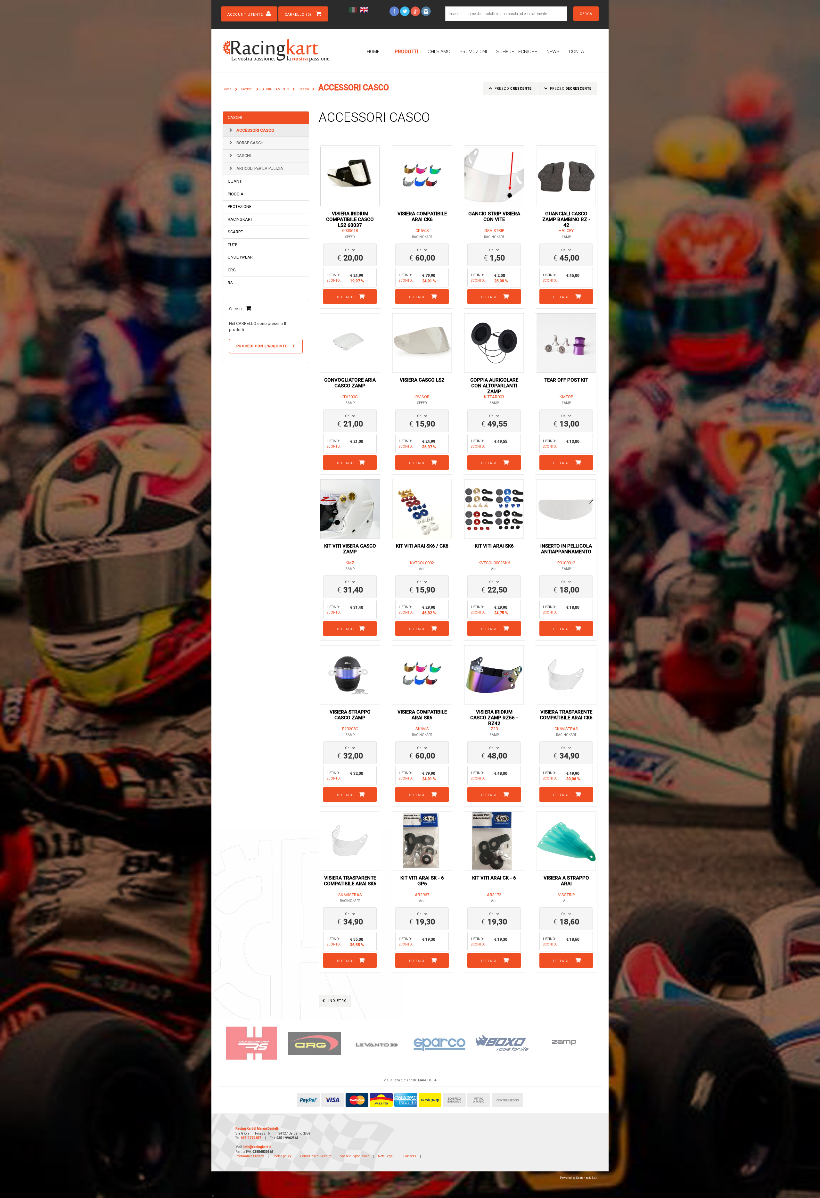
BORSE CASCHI (250, 142)
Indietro (337, 1001)
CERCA (586, 14)
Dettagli (345, 297)
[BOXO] (439, 1042)
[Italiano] (354, 9)
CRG (232, 270)
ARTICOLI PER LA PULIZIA (259, 168)
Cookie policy (282, 1156)
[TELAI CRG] (252, 1042)
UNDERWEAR (240, 257)
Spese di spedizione (355, 1156)
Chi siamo (439, 51)
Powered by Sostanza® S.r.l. (578, 1177)
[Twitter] (405, 10)
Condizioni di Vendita (316, 1156)
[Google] (415, 10)
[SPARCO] (377, 1042)
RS (230, 282)
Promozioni (473, 51)
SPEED (350, 237)
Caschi (304, 89)
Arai (422, 569)
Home (373, 51)
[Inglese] (364, 9)
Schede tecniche (516, 51)
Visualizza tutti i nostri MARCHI (407, 1080)
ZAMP (566, 237)
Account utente (245, 14)
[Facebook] (394, 10)
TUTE (232, 244)
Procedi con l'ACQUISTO (262, 346)
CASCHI (235, 117)
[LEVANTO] (314, 1046)
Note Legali (386, 1156)
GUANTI (235, 181)
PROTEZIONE (239, 206)
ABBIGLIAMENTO (275, 89)
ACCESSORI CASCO (254, 130)
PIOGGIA (235, 194)
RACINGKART (240, 219)
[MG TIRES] (566, 1036)
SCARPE (235, 231)
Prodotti (406, 51)
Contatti (579, 51)
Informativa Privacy (249, 1156)
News (553, 51)
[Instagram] (426, 10)
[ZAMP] (502, 1041)
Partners (409, 1156)
